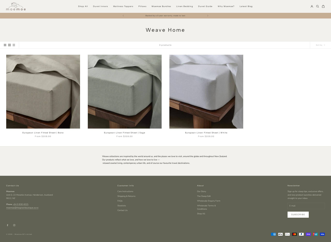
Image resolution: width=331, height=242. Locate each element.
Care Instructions (125, 191)
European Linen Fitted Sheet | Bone (43, 133)
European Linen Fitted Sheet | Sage (124, 133)
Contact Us (122, 210)
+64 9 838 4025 (20, 204)
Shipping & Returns (126, 196)
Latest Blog (246, 6)
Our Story (201, 191)
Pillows (142, 6)
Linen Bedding (184, 6)
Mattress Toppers (123, 6)
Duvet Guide (205, 6)
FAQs (120, 200)
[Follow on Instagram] (14, 225)
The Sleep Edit (204, 196)
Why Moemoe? (226, 6)
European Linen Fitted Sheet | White (206, 133)
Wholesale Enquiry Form (208, 200)
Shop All (83, 6)
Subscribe (298, 214)
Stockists (121, 205)
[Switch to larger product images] (5, 45)
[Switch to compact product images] (14, 45)
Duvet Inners (100, 6)
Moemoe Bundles (161, 6)
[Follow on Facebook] (7, 225)
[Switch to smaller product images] (9, 45)
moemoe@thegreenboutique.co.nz (22, 207)
